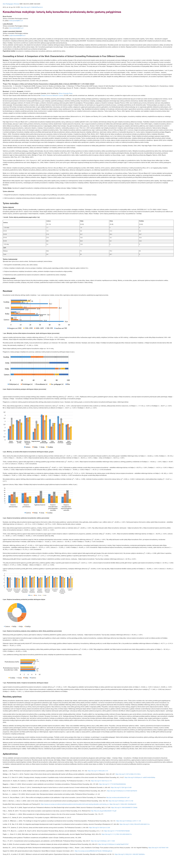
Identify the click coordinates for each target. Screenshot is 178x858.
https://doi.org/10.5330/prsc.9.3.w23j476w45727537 (113, 844)
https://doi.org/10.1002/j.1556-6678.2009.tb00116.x (135, 824)
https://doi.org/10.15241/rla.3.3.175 (101, 781)
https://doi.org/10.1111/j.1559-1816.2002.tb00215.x (117, 834)
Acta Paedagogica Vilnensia (11, 4)
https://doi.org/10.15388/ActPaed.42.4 (31, 7)
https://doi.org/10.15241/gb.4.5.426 (121, 787)
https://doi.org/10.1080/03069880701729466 (124, 807)
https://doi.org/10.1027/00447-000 (158, 847)
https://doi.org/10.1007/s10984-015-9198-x (128, 774)
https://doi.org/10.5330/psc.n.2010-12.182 (120, 801)
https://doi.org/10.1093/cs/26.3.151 (98, 771)
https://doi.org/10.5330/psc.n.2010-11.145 (128, 821)
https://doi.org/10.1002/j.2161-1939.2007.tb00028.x (130, 854)
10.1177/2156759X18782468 (117, 831)
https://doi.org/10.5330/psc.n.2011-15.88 (103, 841)
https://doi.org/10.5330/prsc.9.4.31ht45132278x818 (122, 791)
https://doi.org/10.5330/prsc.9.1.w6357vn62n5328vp (140, 777)
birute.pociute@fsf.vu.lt (16, 20)
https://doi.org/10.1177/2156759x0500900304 (112, 784)
